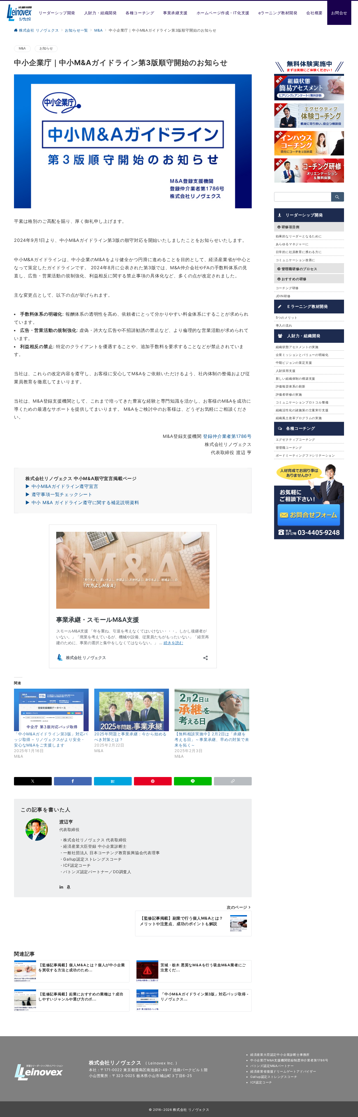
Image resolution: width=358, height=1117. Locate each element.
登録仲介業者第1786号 (227, 436)
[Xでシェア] (33, 781)
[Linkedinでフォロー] (61, 887)
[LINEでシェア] (193, 781)
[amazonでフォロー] (69, 887)
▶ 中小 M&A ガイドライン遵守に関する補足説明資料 (82, 502)
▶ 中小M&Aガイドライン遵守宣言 (61, 486)
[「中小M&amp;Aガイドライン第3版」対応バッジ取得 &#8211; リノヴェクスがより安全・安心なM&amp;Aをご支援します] (51, 710)
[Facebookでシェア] (73, 781)
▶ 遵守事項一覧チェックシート (59, 494)
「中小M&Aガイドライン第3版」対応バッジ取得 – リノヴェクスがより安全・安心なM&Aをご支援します (51, 739)
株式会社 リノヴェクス (191, 1110)
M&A (22, 48)
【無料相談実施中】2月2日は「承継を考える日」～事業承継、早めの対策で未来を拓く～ (212, 739)
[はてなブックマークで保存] (113, 781)
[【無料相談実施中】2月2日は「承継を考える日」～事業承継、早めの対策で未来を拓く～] (212, 710)
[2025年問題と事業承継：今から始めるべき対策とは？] (131, 710)
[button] (233, 781)
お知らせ (46, 48)
